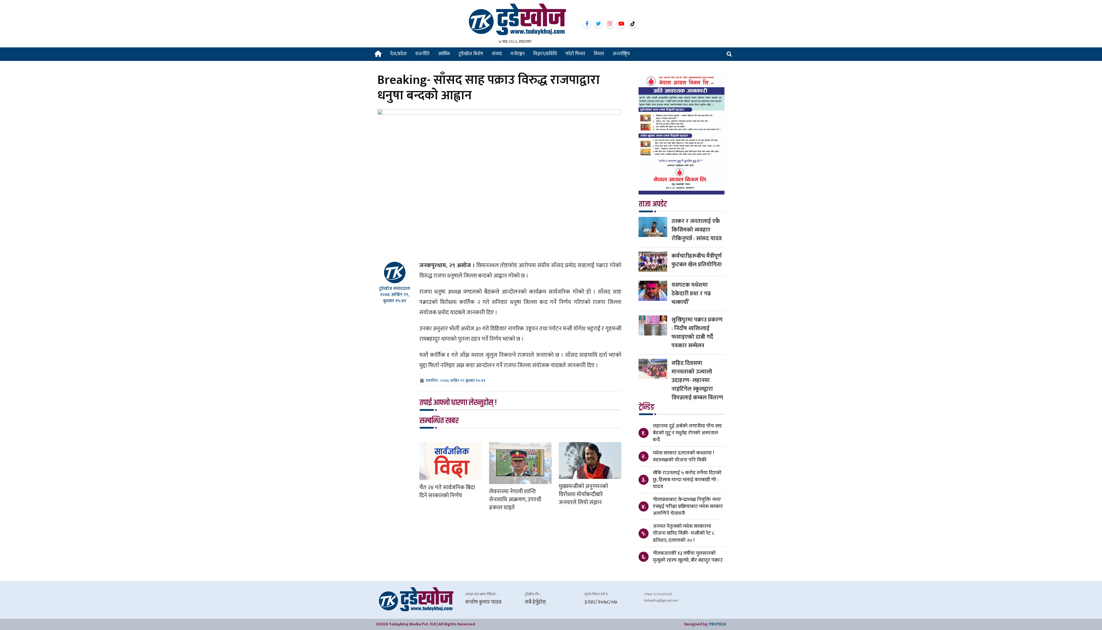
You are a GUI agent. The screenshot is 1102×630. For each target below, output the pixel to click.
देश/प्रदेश (398, 54)
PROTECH (717, 624)
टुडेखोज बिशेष (471, 54)
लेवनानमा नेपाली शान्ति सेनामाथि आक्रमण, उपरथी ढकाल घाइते (515, 500)
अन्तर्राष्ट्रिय (621, 54)
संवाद (497, 54)
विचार (599, 54)
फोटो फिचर (575, 54)
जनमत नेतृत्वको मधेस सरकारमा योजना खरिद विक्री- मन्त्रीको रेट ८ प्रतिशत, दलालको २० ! (683, 533)
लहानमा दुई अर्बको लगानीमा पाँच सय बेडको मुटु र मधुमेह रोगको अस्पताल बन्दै (687, 433)
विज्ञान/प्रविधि (545, 54)
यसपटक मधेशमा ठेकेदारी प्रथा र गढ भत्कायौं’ (691, 293)
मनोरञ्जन (518, 54)
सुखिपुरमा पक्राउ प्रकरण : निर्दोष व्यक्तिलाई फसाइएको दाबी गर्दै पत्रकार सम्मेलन (697, 332)
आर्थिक (444, 54)
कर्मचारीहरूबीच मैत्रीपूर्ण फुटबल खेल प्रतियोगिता (697, 260)
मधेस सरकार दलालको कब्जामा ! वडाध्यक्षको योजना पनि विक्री (683, 456)
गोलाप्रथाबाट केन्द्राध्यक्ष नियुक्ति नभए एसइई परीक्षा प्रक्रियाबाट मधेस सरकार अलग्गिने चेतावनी (688, 506)
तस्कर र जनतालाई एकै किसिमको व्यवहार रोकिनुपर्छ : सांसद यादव (697, 229)
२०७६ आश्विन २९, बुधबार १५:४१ (394, 298)
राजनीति (422, 54)
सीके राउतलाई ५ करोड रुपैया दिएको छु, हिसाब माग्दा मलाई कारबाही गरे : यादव (687, 480)
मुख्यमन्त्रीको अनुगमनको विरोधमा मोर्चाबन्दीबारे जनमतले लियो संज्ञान (583, 494)
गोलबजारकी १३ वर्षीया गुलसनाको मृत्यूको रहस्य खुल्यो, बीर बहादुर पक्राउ (688, 557)
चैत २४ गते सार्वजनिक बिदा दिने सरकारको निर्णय (447, 491)
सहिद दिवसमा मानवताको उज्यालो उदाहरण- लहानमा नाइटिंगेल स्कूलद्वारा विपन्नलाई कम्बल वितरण (697, 380)
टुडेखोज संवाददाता (394, 288)
